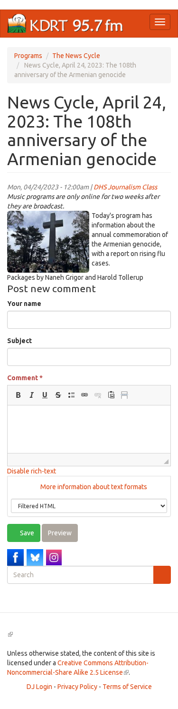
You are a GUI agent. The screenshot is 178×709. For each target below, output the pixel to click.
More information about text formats (93, 487)
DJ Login (39, 686)
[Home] (65, 23)
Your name (24, 303)
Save (26, 533)
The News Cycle (76, 55)
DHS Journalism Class (125, 187)
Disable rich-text (31, 471)
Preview (60, 533)
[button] (18, 395)
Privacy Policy (77, 686)
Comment (25, 378)
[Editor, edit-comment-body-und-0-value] (89, 429)
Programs (28, 55)
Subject (19, 341)
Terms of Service (127, 686)
